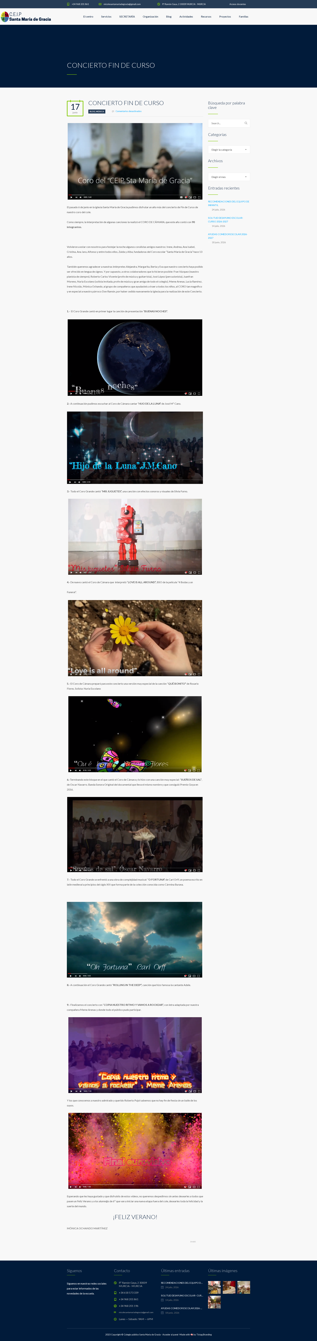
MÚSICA (100, 111)
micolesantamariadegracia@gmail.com (122, 4)
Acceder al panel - (171, 1334)
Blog (169, 16)
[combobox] (229, 149)
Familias (243, 16)
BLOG (92, 111)
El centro (88, 16)
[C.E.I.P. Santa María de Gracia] (26, 16)
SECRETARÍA (127, 16)
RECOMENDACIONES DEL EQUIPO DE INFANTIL (228, 203)
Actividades (186, 16)
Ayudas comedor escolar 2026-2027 (227, 236)
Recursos (206, 16)
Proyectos (225, 16)
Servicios (106, 16)
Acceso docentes (237, 4)
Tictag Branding (204, 1334)
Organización (150, 16)
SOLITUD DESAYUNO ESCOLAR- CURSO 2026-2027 (225, 219)
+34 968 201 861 (80, 4)
